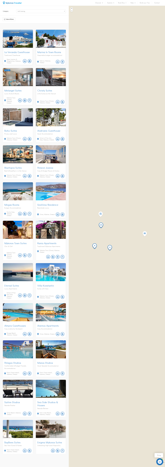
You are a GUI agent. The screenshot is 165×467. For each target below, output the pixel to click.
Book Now (121, 3)
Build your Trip (145, 3)
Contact (157, 3)
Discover (98, 3)
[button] (146, 234)
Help (132, 3)
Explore (109, 3)
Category (5, 11)
